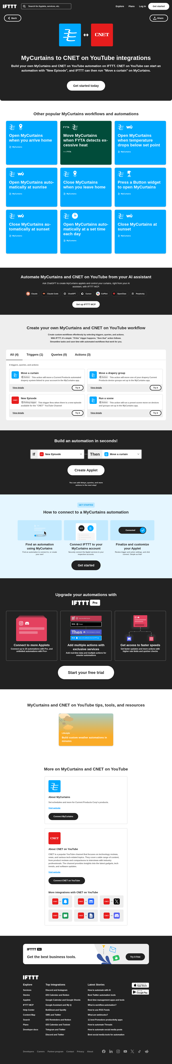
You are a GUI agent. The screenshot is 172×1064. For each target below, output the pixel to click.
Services (27, 990)
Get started (159, 6)
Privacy (80, 1051)
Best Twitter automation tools (102, 995)
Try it (77, 388)
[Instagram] (118, 1052)
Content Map (29, 1015)
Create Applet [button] (86, 470)
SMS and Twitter (53, 1015)
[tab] (14, 355)
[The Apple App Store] (140, 985)
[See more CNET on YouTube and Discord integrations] (112, 916)
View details (18, 388)
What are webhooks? (98, 1015)
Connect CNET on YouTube (67, 880)
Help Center (28, 1010)
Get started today (86, 85)
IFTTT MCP (28, 1005)
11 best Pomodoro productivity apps (105, 1020)
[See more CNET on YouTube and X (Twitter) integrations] (112, 901)
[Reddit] (146, 1052)
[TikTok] (139, 1052)
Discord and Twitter (55, 1035)
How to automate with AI (99, 990)
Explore (120, 6)
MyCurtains (37, 58)
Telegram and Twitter (55, 1030)
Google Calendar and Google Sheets (63, 1000)
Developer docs (30, 1030)
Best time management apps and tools (106, 1000)
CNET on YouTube (89, 58)
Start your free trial (86, 672)
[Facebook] (103, 1052)
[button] (86, 565)
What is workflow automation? (102, 1005)
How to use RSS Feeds (99, 1010)
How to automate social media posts (105, 1030)
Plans (132, 6)
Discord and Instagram (56, 990)
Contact (70, 1051)
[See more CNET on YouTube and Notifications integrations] (60, 901)
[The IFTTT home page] (9, 6)
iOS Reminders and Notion (58, 1020)
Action (27, 377)
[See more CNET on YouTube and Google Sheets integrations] (86, 916)
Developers (28, 1051)
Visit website (54, 808)
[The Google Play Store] (140, 992)
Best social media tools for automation (106, 1035)
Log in (142, 6)
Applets (26, 1000)
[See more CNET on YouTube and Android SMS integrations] (60, 916)
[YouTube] (125, 1052)
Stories (26, 995)
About (90, 1051)
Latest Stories (96, 984)
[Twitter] (132, 1052)
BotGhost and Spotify (56, 1010)
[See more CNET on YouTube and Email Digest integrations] (86, 901)
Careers (41, 1051)
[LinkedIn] (111, 1052)
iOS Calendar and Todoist (58, 1025)
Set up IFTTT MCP (86, 304)
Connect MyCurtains (63, 816)
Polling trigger (30, 402)
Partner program (55, 1051)
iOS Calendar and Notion (57, 995)
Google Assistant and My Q (58, 1005)
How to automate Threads (100, 1025)
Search (26, 1020)
